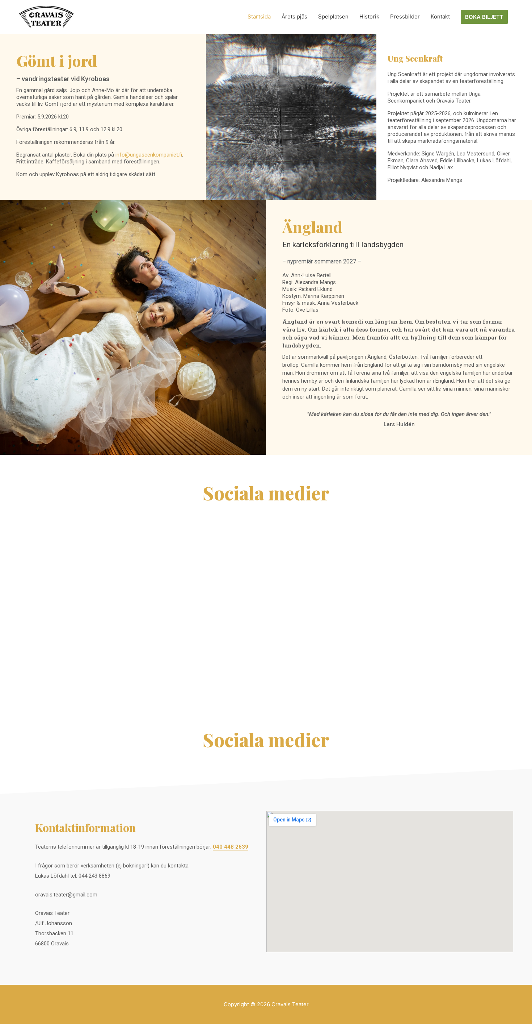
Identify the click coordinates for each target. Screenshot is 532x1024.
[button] (484, 17)
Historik (369, 16)
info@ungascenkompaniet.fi (148, 154)
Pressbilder (405, 16)
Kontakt (440, 16)
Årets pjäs (294, 16)
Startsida (259, 16)
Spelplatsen (333, 16)
